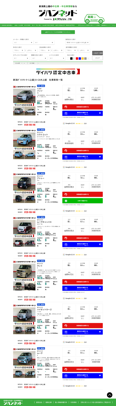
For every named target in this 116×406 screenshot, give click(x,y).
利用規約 (74, 402)
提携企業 (48, 402)
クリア (97, 58)
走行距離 (32, 63)
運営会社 (39, 402)
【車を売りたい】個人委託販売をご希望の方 (95, 402)
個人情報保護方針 (61, 402)
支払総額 (17, 63)
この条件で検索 (97, 53)
